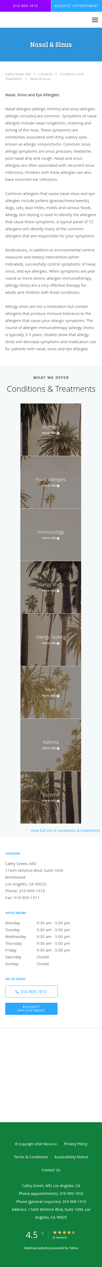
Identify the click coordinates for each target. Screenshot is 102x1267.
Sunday (27, 963)
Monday (37, 922)
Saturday (27, 956)
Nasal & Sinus (40, 78)
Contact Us (51, 1169)
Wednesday (37, 936)
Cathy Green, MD (18, 74)
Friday (37, 950)
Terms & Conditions (31, 1156)
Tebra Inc (50, 1144)
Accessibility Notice (71, 1156)
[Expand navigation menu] (95, 20)
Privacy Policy (75, 1143)
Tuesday (37, 929)
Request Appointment (31, 1008)
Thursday (37, 943)
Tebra (73, 1248)
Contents (45, 74)
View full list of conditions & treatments (65, 830)
